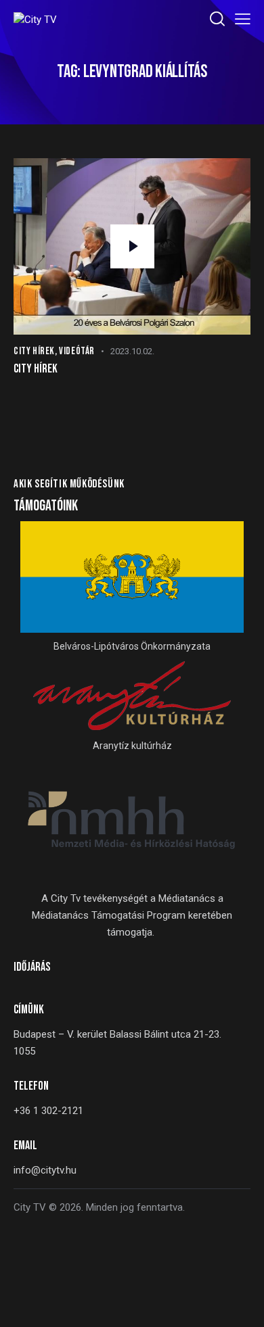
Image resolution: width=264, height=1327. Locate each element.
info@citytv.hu (45, 1170)
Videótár (77, 351)
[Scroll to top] (242, 1305)
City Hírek (34, 351)
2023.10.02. (132, 351)
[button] (242, 19)
